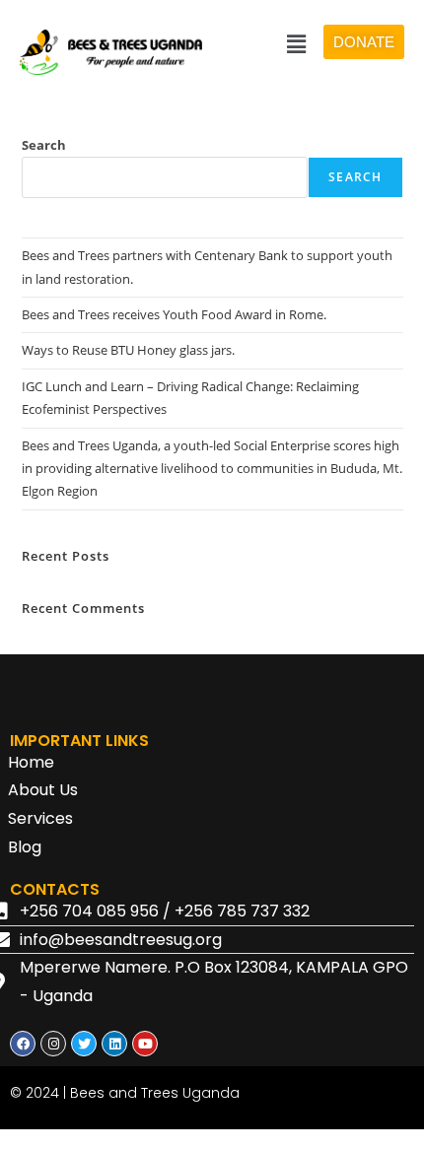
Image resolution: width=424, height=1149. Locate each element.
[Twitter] (84, 1043)
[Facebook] (22, 1043)
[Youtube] (145, 1043)
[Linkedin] (114, 1043)
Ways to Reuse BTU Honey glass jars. (128, 350)
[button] (297, 43)
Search (44, 145)
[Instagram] (53, 1043)
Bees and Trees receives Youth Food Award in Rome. (174, 314)
